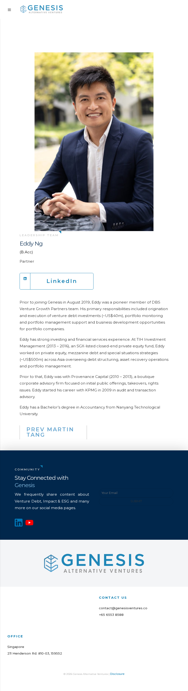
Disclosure (117, 674)
